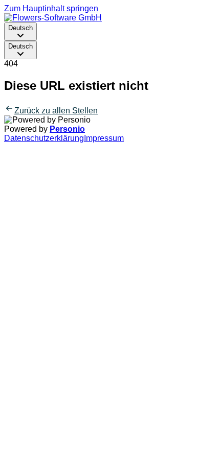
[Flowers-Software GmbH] (53, 17)
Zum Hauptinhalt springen (51, 8)
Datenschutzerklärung (44, 138)
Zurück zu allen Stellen (56, 110)
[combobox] (20, 31)
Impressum (104, 138)
